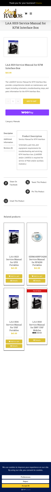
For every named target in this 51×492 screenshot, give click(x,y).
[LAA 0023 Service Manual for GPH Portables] (14, 236)
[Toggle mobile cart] (26, 13)
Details (15, 281)
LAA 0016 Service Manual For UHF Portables (14, 326)
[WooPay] (27, 112)
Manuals (16, 121)
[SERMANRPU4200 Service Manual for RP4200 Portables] (37, 236)
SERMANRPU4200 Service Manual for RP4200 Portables (38, 260)
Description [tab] (8, 133)
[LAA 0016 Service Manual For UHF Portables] (14, 301)
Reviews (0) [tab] (8, 148)
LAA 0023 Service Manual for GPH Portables (14, 260)
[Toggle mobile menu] (31, 13)
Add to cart (31, 101)
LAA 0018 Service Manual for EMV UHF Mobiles (37, 326)
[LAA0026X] (25, 47)
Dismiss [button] (39, 3)
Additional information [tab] (8, 140)
